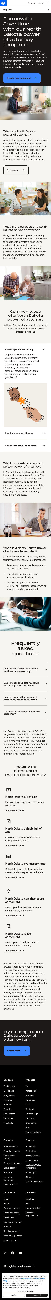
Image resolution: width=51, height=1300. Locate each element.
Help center (30, 1146)
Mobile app (9, 1091)
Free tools (8, 1123)
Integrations (9, 1095)
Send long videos (12, 1151)
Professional (30, 1091)
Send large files (11, 1146)
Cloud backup (10, 1168)
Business (29, 1095)
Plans (27, 1127)
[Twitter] (5, 1253)
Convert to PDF (11, 1184)
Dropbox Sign (31, 1114)
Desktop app (9, 1086)
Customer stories (11, 1208)
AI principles (31, 1172)
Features (8, 1100)
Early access (9, 1114)
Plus (27, 1086)
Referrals (8, 1226)
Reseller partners (11, 1231)
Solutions (8, 1104)
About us (29, 1199)
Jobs (27, 1203)
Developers (9, 1217)
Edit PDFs (8, 1172)
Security (7, 1109)
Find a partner (10, 1240)
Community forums (12, 1222)
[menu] (47, 3)
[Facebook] (13, 1253)
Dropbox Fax (31, 1123)
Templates (8, 1118)
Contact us (30, 1151)
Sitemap (29, 1177)
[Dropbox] (3, 3)
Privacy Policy (10, 983)
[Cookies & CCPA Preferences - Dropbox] (25, 1285)
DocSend (29, 1109)
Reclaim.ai (30, 1118)
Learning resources (34, 1181)
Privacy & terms (32, 1156)
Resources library (11, 1213)
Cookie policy (31, 1160)
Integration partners (13, 1236)
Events (7, 1203)
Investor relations (33, 1208)
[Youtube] (20, 1253)
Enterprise (30, 1100)
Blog (6, 1199)
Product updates (33, 1132)
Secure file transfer (12, 1163)
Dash (27, 1104)
